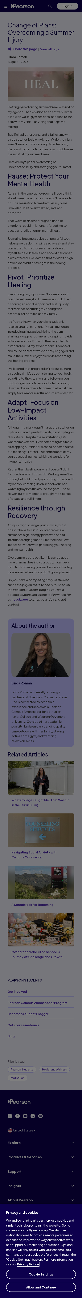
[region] (41, 1251)
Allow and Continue (41, 1287)
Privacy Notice (28, 1264)
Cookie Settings (41, 1274)
